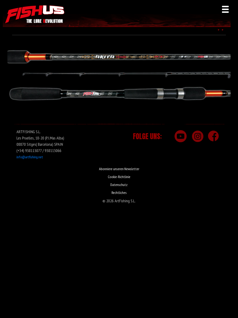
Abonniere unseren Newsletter (119, 168)
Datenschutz (119, 184)
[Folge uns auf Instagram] (197, 136)
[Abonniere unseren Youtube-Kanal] (180, 136)
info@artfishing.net (30, 157)
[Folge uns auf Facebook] (213, 136)
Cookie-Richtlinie (119, 176)
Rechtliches (119, 192)
